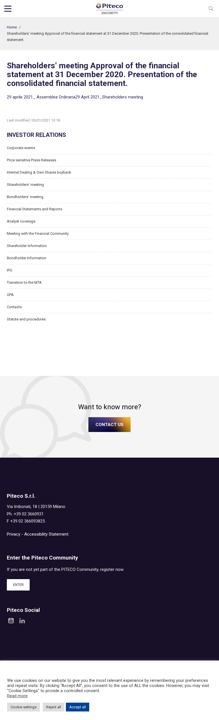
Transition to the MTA (24, 282)
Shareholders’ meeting (25, 184)
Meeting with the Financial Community (38, 233)
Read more (17, 695)
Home (12, 27)
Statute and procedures (26, 319)
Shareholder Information (27, 246)
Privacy (13, 534)
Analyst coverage (21, 221)
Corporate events (21, 148)
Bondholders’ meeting (25, 197)
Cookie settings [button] (23, 707)
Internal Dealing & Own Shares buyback (39, 172)
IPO (9, 270)
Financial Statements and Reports (34, 209)
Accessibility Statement (46, 534)
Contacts (14, 307)
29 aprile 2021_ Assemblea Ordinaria (41, 97)
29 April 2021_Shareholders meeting (109, 97)
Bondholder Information (26, 258)
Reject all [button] (53, 707)
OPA (10, 295)
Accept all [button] (77, 707)
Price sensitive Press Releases (31, 160)
